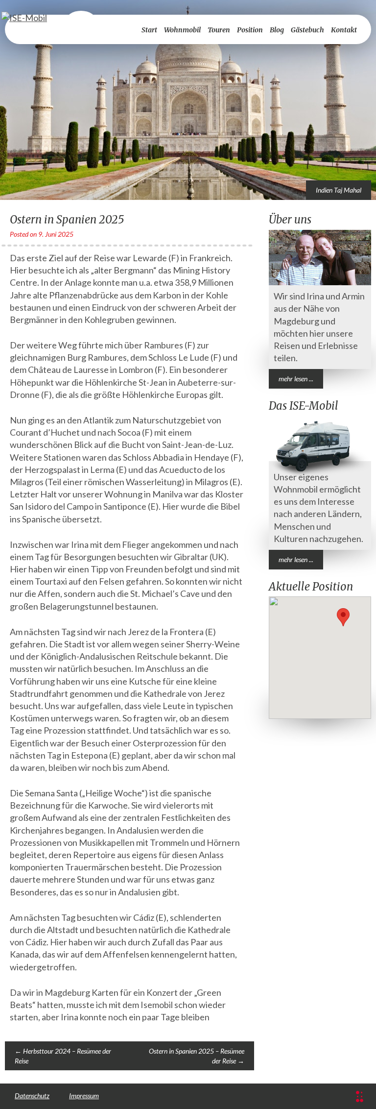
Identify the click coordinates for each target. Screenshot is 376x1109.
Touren (219, 29)
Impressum (84, 1095)
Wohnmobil (182, 29)
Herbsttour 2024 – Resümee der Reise (63, 1056)
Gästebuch (307, 29)
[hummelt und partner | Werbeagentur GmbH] (359, 1096)
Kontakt (344, 29)
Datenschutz (32, 1095)
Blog (277, 29)
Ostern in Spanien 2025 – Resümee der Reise (196, 1056)
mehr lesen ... (296, 378)
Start (149, 29)
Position (250, 29)
